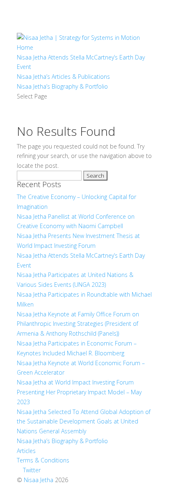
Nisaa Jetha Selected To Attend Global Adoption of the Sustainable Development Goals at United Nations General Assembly (84, 421)
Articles (26, 451)
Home (25, 47)
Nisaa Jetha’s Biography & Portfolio (62, 86)
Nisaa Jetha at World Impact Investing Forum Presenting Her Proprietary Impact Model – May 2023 (79, 392)
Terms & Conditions (43, 460)
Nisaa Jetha (38, 480)
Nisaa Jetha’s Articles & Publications (63, 76)
